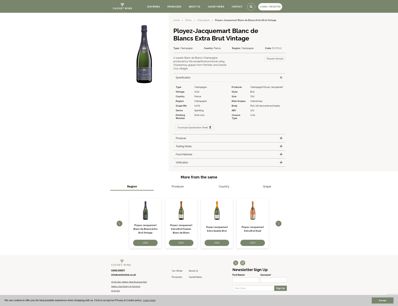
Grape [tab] (267, 186)
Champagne (203, 20)
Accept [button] (382, 300)
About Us (194, 6)
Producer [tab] (178, 186)
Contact (237, 6)
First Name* (238, 275)
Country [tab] (224, 186)
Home (176, 20)
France (217, 48)
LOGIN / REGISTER (270, 6)
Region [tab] (132, 186)
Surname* (265, 275)
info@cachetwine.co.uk (123, 274)
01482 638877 (118, 270)
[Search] (251, 6)
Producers (174, 6)
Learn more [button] (149, 300)
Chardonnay (256, 101)
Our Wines (153, 6)
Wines (188, 20)
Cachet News (216, 6)
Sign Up (280, 288)
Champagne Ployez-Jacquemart (266, 87)
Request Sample (275, 58)
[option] (145, 223)
